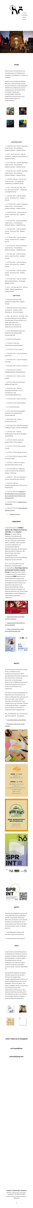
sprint (24, 17)
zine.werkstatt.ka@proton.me (13, 394)
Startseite (8, 1192)
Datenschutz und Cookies (19, 1192)
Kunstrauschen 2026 (10, 421)
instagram (24, 1039)
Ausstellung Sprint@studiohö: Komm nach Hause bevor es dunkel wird (15, 493)
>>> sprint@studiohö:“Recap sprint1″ (15, 938)
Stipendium (8, 333)
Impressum (11, 1194)
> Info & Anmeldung (17, 312)
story (24, 19)
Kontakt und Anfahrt (20, 1194)
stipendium (25, 15)
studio (24, 13)
